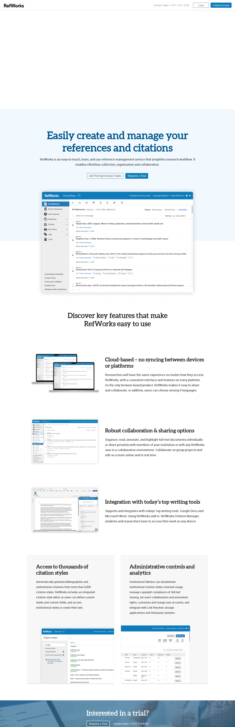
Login (201, 5)
